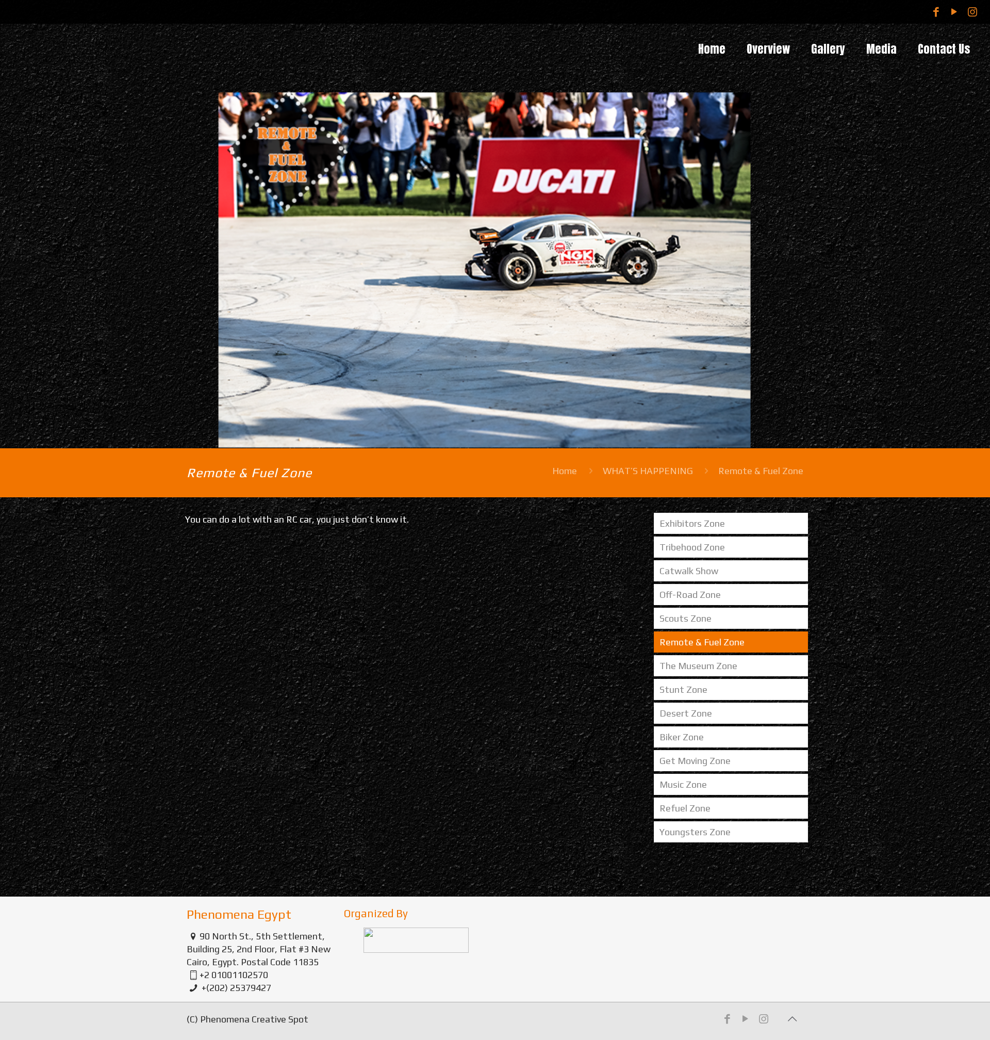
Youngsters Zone (695, 831)
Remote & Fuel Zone (702, 642)
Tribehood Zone (692, 547)
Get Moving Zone (695, 760)
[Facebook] (936, 11)
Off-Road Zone (690, 594)
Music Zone (683, 784)
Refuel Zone (685, 808)
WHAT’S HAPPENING (648, 470)
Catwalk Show (688, 570)
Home (564, 470)
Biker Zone (681, 737)
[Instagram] (972, 11)
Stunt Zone (683, 689)
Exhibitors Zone (692, 523)
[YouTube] (954, 11)
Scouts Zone (685, 618)
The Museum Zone (698, 665)
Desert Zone (685, 713)
